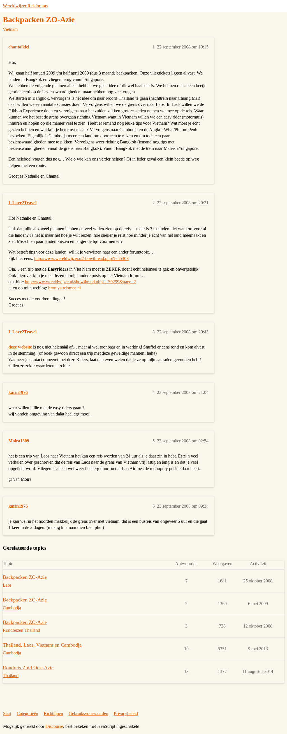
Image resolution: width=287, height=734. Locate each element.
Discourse (54, 726)
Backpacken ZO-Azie (39, 19)
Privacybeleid (126, 713)
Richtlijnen (53, 713)
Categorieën (27, 713)
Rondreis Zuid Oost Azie (28, 667)
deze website (20, 347)
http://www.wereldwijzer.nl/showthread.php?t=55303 (81, 258)
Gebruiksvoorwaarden (88, 713)
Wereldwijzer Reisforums (25, 5)
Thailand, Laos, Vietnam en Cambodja (42, 645)
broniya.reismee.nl (64, 287)
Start (7, 713)
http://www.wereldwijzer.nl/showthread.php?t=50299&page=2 (80, 281)
